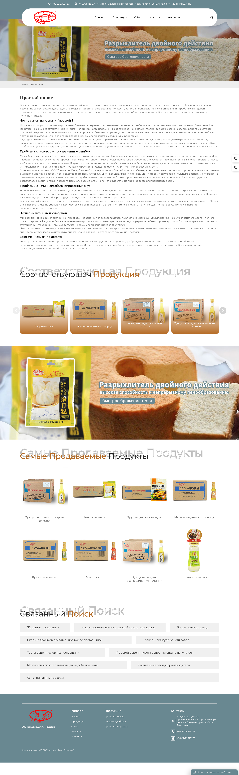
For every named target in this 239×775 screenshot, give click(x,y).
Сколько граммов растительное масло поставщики (64, 640)
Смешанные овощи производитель (164, 665)
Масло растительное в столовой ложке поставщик (118, 627)
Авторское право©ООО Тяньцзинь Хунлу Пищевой (48, 750)
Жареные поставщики (43, 627)
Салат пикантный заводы (45, 677)
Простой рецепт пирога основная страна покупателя (154, 652)
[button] (222, 310)
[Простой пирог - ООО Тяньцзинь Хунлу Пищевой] (45, 17)
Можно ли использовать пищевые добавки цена (62, 665)
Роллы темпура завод (192, 627)
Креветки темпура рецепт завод (166, 640)
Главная (25, 84)
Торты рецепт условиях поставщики (53, 652)
